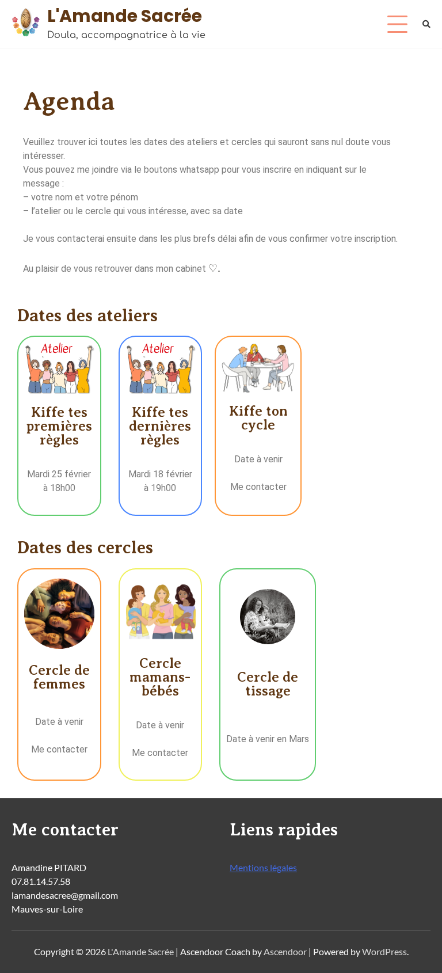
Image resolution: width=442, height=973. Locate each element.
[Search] (426, 24)
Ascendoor (285, 951)
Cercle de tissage (267, 684)
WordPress (384, 951)
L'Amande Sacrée (124, 15)
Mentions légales (263, 867)
